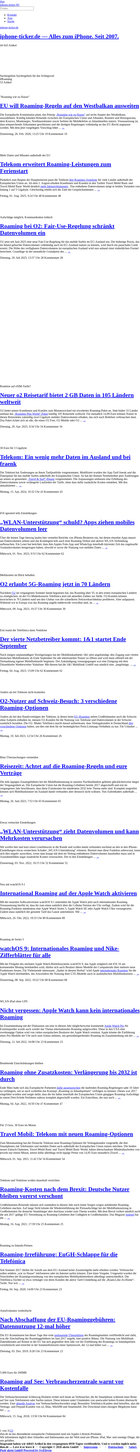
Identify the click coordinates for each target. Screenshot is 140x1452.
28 (61, 257)
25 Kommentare (50, 1224)
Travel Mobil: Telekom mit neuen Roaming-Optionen (66, 1134)
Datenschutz (115, 1447)
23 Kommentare (50, 1041)
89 (63, 918)
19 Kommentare (54, 133)
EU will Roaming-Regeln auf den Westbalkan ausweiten (69, 105)
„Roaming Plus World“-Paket (31, 413)
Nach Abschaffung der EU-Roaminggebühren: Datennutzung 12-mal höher (57, 1322)
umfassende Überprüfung (68, 1335)
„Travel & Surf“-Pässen (41, 479)
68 (65, 979)
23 (61, 1041)
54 (63, 1158)
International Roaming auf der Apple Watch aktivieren (68, 893)
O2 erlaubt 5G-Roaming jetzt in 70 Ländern (55, 584)
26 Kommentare (48, 735)
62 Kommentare (51, 553)
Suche (10, 21)
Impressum (91, 1447)
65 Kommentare (48, 801)
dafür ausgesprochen (68, 1087)
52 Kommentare (54, 863)
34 (60, 426)
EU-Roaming (82, 716)
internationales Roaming (114, 970)
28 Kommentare (50, 257)
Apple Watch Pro (114, 1025)
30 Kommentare (52, 608)
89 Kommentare (52, 918)
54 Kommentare (51, 1158)
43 (61, 491)
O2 (13, 592)
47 (61, 1103)
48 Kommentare (48, 195)
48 (59, 195)
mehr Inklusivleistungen (54, 186)
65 (59, 801)
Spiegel (130, 1214)
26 (60, 735)
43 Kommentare (49, 491)
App (9, 18)
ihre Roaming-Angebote (83, 179)
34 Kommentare (49, 426)
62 (62, 553)
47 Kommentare (49, 1103)
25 (61, 1224)
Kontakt (12, 14)
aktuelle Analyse (25, 1403)
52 (66, 863)
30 (64, 608)
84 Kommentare (52, 1416)
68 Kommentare (54, 979)
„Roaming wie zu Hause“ (70, 114)
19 (65, 133)
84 (64, 1416)
